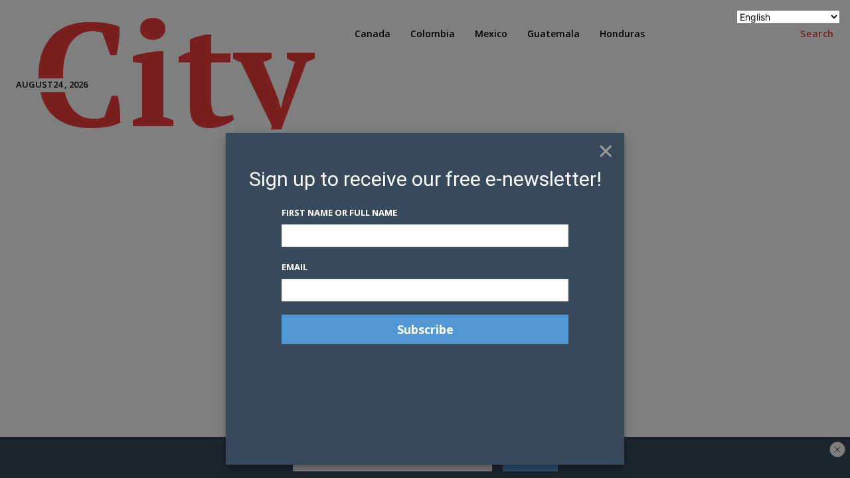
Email (294, 267)
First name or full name (339, 212)
